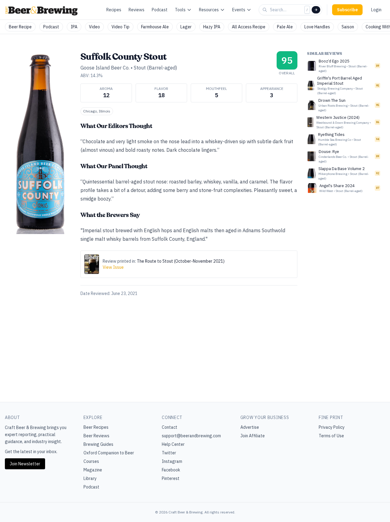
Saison (348, 27)
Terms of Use (331, 436)
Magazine (92, 470)
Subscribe (347, 9)
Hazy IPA (211, 27)
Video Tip (120, 27)
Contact (169, 427)
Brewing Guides (98, 444)
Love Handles (317, 27)
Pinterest (170, 478)
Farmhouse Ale (155, 27)
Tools (180, 9)
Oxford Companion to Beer (108, 453)
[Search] (316, 9)
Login (376, 9)
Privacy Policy (332, 427)
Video (94, 27)
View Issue (113, 267)
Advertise (249, 427)
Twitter (169, 453)
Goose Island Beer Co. (104, 68)
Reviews (136, 9)
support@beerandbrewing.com (191, 436)
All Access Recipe (248, 27)
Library (90, 478)
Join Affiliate (252, 436)
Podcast (160, 9)
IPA (74, 27)
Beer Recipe (20, 27)
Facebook (171, 470)
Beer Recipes (95, 427)
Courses (91, 461)
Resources (209, 9)
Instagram (172, 461)
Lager (186, 27)
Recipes (113, 9)
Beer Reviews (96, 436)
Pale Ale (285, 27)
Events (238, 9)
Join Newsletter (25, 464)
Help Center (173, 444)
